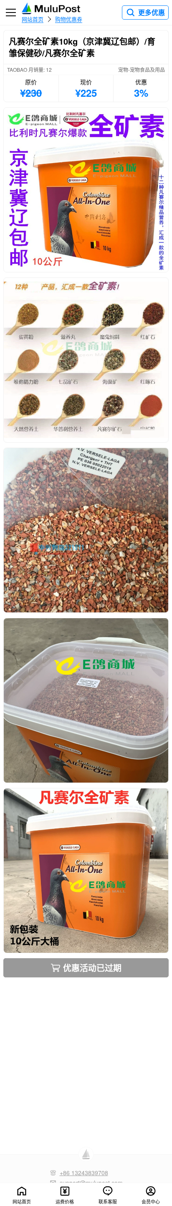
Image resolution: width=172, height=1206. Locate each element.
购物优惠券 (68, 19)
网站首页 (32, 19)
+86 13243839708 (84, 1172)
